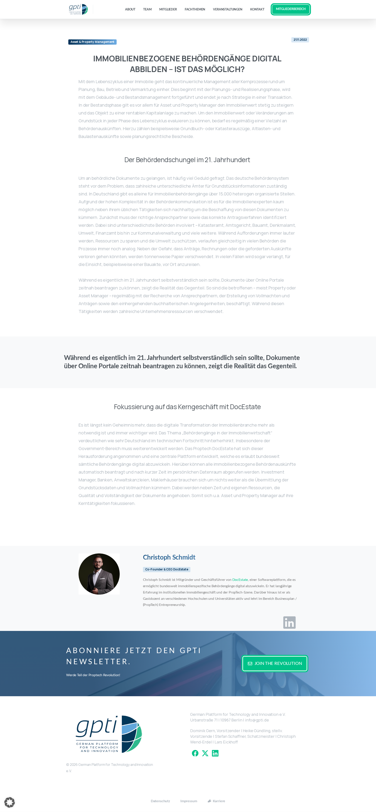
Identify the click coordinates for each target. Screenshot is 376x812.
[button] (9, 802)
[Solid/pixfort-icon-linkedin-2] (289, 622)
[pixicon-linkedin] (215, 753)
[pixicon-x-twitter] (205, 753)
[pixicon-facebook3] (195, 753)
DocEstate (240, 580)
